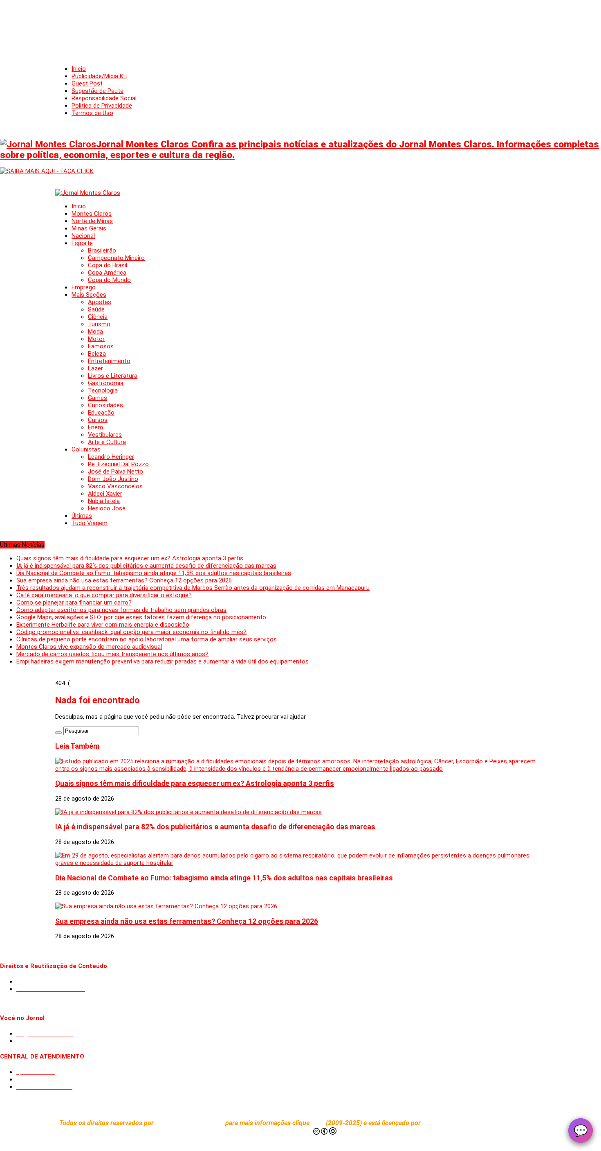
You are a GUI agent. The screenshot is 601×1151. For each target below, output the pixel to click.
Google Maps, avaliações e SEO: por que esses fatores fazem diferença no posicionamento (141, 617)
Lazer (95, 368)
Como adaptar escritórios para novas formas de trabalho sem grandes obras (121, 610)
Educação (101, 412)
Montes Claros (92, 213)
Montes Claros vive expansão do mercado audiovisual (89, 646)
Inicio (79, 68)
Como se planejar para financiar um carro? (74, 602)
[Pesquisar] (58, 732)
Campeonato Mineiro (116, 258)
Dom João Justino (113, 479)
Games (97, 398)
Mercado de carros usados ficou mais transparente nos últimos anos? (112, 654)
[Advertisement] (300, 24)
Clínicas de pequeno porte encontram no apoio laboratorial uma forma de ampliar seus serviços (146, 639)
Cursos (98, 420)
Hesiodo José (107, 508)
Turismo (99, 324)
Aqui (318, 1123)
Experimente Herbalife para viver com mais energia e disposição (102, 624)
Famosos (101, 346)
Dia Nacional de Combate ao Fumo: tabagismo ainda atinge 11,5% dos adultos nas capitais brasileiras (153, 573)
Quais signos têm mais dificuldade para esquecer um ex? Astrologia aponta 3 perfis (129, 558)
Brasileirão (102, 250)
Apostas (99, 302)
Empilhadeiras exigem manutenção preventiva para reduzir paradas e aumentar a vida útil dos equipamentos (162, 661)
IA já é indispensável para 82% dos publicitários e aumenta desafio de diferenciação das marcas (146, 565)
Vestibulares (105, 434)
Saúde (96, 309)
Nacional (83, 235)
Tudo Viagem (90, 523)
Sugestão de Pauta (97, 91)
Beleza (97, 353)
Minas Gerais (89, 228)
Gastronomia (105, 383)
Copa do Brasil (107, 265)
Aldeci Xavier (105, 493)
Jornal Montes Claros (186, 1123)
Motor (96, 339)
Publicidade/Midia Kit (99, 76)
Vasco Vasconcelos (115, 486)
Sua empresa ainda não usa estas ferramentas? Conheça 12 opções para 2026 (124, 580)
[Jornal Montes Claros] (87, 192)
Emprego (84, 287)
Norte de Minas (92, 221)
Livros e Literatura (112, 375)
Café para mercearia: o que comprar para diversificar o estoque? (104, 595)
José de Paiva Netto (115, 471)
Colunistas (86, 449)
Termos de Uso (92, 113)
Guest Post (87, 83)
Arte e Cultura (107, 442)
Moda (95, 331)
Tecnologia (103, 390)
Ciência (98, 316)
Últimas (82, 515)
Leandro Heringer (111, 456)
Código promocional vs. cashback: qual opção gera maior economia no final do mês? (131, 632)
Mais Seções (89, 294)
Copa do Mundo (109, 280)
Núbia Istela (104, 501)
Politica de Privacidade (102, 105)
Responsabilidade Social (104, 98)
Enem (95, 427)
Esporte (82, 243)
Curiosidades (105, 405)
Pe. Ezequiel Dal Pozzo (118, 464)
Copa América (107, 272)
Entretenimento (109, 361)
